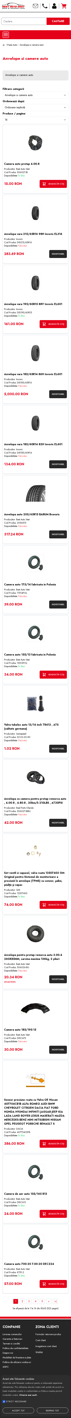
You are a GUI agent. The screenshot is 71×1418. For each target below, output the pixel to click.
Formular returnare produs (48, 1334)
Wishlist (39, 1352)
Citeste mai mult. (28, 1395)
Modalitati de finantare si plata (17, 1357)
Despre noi (8, 1353)
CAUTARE (58, 21)
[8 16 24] (35, 120)
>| (55, 1301)
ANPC (6, 1366)
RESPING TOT (52, 1410)
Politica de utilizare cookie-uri (17, 1362)
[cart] (63, 6)
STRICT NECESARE (16, 1401)
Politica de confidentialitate (15, 1348)
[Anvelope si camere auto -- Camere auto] (35, 95)
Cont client (41, 1340)
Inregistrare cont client (46, 1346)
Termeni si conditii (11, 1343)
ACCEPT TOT (18, 1410)
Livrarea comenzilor (12, 1334)
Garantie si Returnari (12, 1339)
